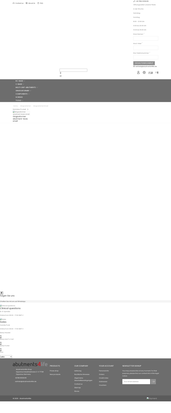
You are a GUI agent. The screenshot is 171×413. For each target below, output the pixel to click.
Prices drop (54, 371)
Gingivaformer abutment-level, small (67, 269)
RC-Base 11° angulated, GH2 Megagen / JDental (31, 272)
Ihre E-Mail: (137, 43)
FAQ (41, 3)
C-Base (19, 84)
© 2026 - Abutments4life (22, 398)
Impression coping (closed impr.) (67, 209)
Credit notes (103, 378)
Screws (19, 97)
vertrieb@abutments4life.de (146, 66)
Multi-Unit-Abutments (26, 87)
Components (22, 94)
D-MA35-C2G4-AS (108, 248)
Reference (17, 173)
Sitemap (77, 388)
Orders (101, 374)
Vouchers (102, 385)
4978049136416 (21, 378)
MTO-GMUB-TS (103, 133)
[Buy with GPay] (103, 157)
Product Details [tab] (85, 165)
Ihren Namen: (138, 34)
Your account (106, 366)
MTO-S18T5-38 (144, 270)
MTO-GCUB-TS (71, 272)
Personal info (104, 371)
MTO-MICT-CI (72, 212)
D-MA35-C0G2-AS (144, 217)
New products (55, 374)
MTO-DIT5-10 (108, 270)
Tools (19, 100)
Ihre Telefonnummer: (141, 53)
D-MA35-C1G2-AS (35, 277)
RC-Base (19, 81)
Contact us (19, 3)
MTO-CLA (35, 210)
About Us (31, 3)
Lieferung (77, 371)
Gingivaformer (23, 90)
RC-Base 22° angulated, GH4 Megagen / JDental (103, 243)
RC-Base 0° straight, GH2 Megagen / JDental (139, 212)
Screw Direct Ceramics (139, 266)
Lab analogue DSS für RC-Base (31, 206)
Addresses (103, 381)
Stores (76, 391)
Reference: (93, 133)
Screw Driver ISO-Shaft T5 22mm (103, 266)
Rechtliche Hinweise (81, 374)
